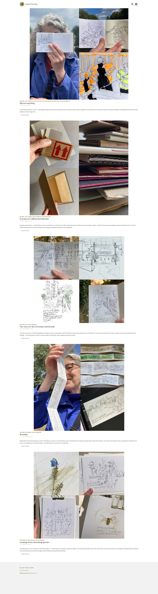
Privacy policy (24, 570)
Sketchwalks (65, 101)
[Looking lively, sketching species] (79, 495)
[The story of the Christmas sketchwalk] (79, 279)
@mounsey (33, 573)
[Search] (132, 4)
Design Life (23, 324)
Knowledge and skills (52, 101)
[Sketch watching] (79, 52)
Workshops (47, 216)
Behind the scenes (26, 101)
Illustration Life (38, 101)
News (29, 432)
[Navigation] (136, 4)
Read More (25, 115)
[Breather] (79, 387)
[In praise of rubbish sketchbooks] (79, 167)
